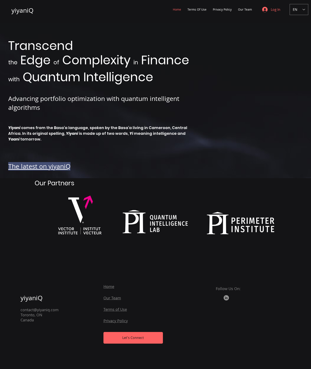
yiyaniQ (22, 10)
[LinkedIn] (226, 297)
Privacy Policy (115, 320)
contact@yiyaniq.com (40, 309)
